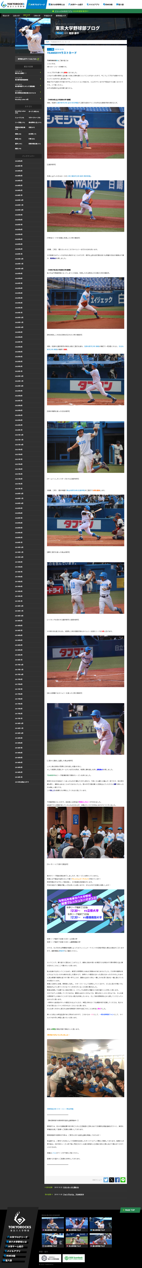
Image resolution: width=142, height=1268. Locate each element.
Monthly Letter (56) (20, 112)
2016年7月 (18, 748)
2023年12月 (19, 317)
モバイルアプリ (93, 4)
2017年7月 (18, 689)
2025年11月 (19, 205)
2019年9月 (18, 562)
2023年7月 (18, 342)
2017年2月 (18, 713)
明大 (6, 16)
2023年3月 (18, 361)
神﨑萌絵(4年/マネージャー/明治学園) (60, 1109)
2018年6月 (18, 635)
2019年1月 (18, 601)
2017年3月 (18, 709)
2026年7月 (18, 166)
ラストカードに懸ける (71, 1187)
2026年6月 (18, 171)
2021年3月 (18, 479)
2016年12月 (19, 723)
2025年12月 (19, 200)
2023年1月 (18, 371)
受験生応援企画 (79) (20, 128)
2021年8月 (18, 454)
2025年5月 (18, 234)
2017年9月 (18, 679)
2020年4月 (18, 528)
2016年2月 (18, 772)
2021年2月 (18, 484)
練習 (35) (18, 139)
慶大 (61, 16)
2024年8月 (18, 278)
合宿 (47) (32, 127)
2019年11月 (19, 552)
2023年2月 (18, 366)
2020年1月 (18, 542)
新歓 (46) (18, 134)
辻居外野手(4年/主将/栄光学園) (67, 103)
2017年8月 (18, 684)
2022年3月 (18, 420)
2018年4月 (18, 645)
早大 (48, 16)
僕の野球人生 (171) (35, 122)
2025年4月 (18, 239)
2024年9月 (18, 273)
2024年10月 (19, 268)
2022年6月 (18, 405)
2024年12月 (19, 259)
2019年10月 (19, 557)
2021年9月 (18, 449)
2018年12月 (19, 606)
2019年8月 (18, 567)
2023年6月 (18, 347)
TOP (47, 42)
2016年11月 (19, 728)
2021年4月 (18, 474)
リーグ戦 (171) (20, 122)
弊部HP (61, 951)
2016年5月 (18, 757)
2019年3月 (18, 591)
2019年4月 (18, 586)
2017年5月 (18, 699)
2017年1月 (18, 718)
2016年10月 (19, 733)
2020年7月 (18, 518)
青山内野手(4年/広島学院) (76, 490)
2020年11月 (19, 498)
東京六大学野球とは (56, 4)
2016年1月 (18, 777)
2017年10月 (19, 674)
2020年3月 (18, 533)
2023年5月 (18, 352)
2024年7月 (18, 283)
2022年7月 (18, 401)
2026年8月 (18, 161)
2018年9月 (18, 621)
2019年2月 (18, 596)
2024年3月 (18, 303)
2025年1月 (18, 254)
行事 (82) (32, 139)
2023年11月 (19, 322)
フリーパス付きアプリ (63, 11)
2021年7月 (18, 459)
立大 (37, 16)
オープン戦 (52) (34, 111)
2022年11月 (19, 381)
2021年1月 (18, 489)
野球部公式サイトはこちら (27, 59)
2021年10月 (19, 445)
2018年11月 (19, 611)
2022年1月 (18, 430)
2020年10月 (19, 503)
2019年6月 (18, 577)
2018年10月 (19, 616)
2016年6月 (18, 753)
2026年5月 (18, 176)
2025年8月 (18, 220)
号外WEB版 (108, 4)
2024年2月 (18, 308)
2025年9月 (18, 215)
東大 (26, 15)
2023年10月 (19, 327)
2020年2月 (18, 537)
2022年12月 (19, 376)
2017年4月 (18, 704)
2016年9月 (18, 738)
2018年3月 (18, 650)
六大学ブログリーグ (36, 4)
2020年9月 (18, 508)
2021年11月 (19, 440)
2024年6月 (18, 288)
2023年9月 (18, 332)
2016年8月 (18, 743)
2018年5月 (18, 640)
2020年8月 (18, 513)
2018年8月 (18, 625)
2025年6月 (18, 229)
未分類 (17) (32, 134)
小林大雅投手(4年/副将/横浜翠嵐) (79, 176)
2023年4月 (18, 357)
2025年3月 (18, 244)
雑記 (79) (18, 148)
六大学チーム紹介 (75, 4)
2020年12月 (19, 493)
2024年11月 (19, 264)
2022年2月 (18, 425)
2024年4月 (18, 298)
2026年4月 (18, 180)
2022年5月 (18, 410)
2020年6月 (18, 523)
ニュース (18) (19, 117)
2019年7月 (18, 572)
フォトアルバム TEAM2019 (73, 1194)
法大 (16, 16)
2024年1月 (18, 312)
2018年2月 (18, 655)
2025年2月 (18, 249)
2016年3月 (18, 767)
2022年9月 (18, 391)
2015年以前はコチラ (22, 782)
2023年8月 (18, 337)
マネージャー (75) (34, 117)
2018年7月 (18, 630)
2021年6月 (18, 464)
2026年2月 (18, 190)
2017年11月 (19, 669)
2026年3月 (18, 185)
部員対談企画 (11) (34, 144)
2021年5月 (18, 469)
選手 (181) (18, 144)
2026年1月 (18, 195)
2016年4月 (18, 762)
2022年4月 (18, 415)
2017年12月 (19, 665)
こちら (54, 1153)
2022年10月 (19, 386)
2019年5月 (18, 581)
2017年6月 (18, 694)
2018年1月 (18, 660)
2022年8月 (18, 396)
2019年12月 (19, 547)
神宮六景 (120, 4)
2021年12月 (19, 435)
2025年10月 (19, 210)
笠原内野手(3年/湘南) (91, 346)
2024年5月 (18, 293)
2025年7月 (18, 224)
